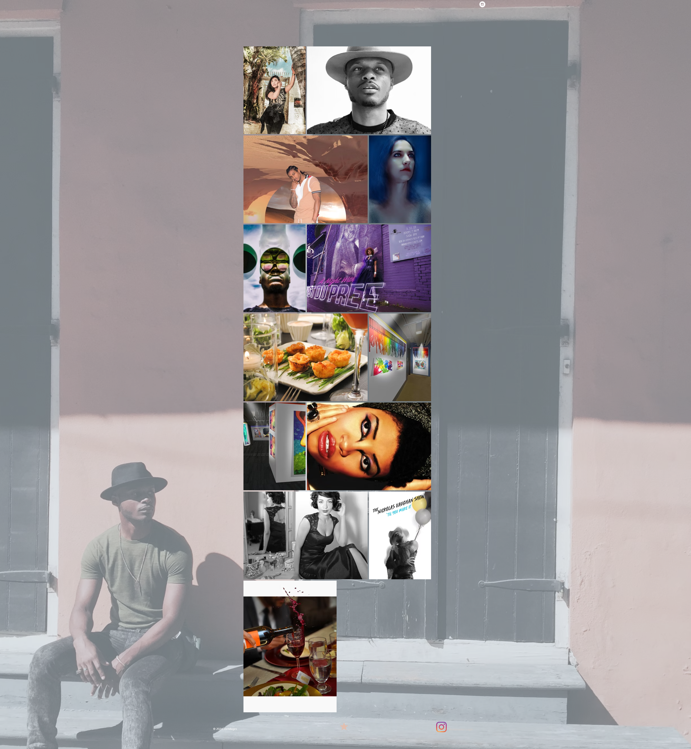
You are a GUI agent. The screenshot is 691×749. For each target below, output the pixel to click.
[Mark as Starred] (344, 726)
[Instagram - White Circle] (482, 4)
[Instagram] (441, 727)
